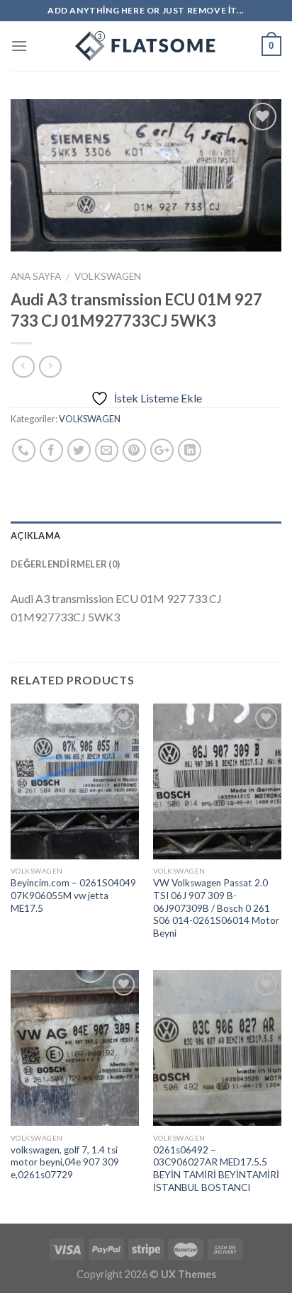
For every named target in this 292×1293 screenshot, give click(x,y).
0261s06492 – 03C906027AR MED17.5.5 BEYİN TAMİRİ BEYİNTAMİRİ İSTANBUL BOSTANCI (216, 1168)
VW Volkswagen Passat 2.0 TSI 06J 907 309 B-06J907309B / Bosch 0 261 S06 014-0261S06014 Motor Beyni (216, 908)
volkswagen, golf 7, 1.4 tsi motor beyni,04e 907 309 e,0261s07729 (65, 1162)
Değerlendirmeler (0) (65, 564)
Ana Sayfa (36, 276)
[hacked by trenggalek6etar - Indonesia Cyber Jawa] (146, 46)
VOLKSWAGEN (107, 276)
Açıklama (35, 535)
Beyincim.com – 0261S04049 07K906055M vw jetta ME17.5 (73, 895)
